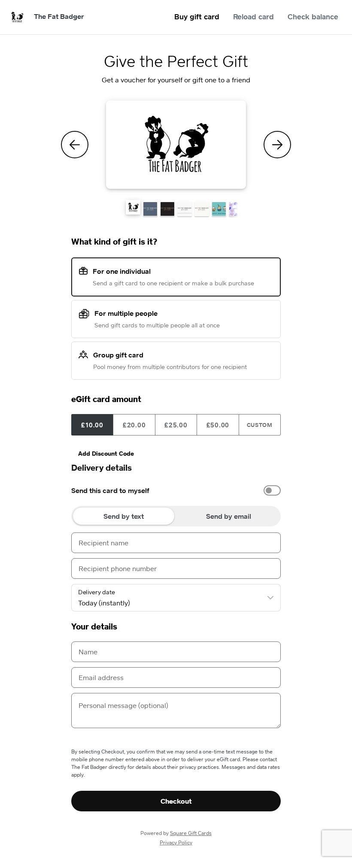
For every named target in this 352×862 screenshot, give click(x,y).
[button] (133, 207)
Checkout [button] (176, 801)
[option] (176, 490)
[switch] (272, 490)
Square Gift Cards (191, 833)
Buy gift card (196, 16)
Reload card (253, 16)
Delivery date (96, 592)
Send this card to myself (110, 490)
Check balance (313, 16)
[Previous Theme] (74, 144)
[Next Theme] (277, 144)
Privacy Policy (176, 842)
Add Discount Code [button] (106, 453)
